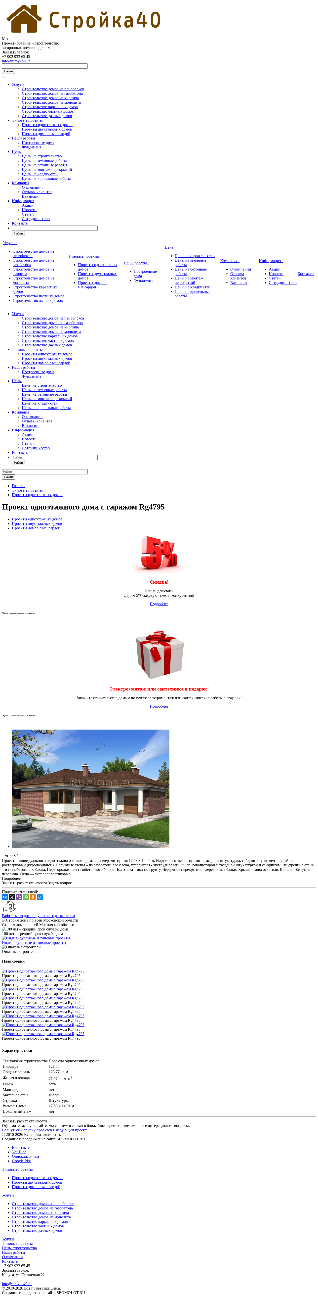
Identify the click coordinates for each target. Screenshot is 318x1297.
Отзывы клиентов (37, 192)
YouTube (19, 1152)
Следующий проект (70, 1130)
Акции (28, 205)
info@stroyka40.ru (17, 61)
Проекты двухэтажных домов (47, 129)
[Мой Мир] (40, 897)
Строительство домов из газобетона (52, 93)
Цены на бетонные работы (44, 165)
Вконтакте (21, 1147)
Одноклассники (25, 1156)
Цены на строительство (42, 156)
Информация (23, 201)
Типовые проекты (27, 120)
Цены (17, 151)
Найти (8, 71)
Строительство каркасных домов (50, 107)
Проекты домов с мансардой (46, 134)
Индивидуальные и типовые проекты (34, 942)
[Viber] (19, 897)
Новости (29, 210)
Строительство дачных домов (47, 116)
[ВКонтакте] (5, 897)
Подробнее (159, 604)
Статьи (28, 214)
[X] (12, 897)
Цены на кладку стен (40, 174)
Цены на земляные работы (44, 160)
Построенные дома (38, 142)
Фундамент (31, 147)
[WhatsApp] (26, 897)
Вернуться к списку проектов (27, 1130)
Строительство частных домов (48, 111)
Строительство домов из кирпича (50, 98)
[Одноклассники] (33, 897)
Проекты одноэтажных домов (47, 125)
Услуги (18, 84)
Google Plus (21, 1161)
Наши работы (23, 138)
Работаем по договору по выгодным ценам (38, 916)
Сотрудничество (36, 219)
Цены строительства (19, 1248)
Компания (20, 183)
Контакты (20, 223)
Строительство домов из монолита (51, 102)
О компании (32, 187)
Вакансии (30, 196)
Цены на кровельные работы (46, 178)
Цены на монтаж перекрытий (47, 169)
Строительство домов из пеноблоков (53, 89)
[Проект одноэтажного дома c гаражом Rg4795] (90, 846)
